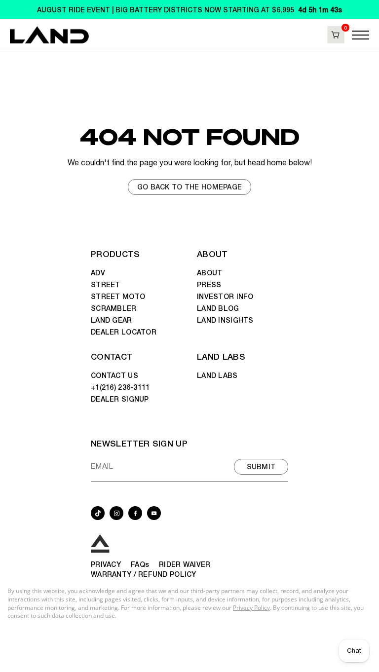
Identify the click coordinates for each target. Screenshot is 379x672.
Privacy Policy (251, 607)
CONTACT (112, 356)
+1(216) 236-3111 (120, 387)
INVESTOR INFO (225, 296)
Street (105, 284)
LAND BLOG (218, 308)
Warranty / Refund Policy (143, 574)
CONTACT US (114, 375)
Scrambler (114, 308)
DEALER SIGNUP (120, 399)
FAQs (140, 564)
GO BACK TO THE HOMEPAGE (189, 186)
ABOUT (212, 253)
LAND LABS (221, 356)
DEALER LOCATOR (123, 331)
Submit (261, 466)
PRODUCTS (115, 253)
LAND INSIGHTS (225, 320)
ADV (98, 272)
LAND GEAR (111, 320)
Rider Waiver (184, 564)
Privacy (106, 564)
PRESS (209, 284)
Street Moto (118, 296)
